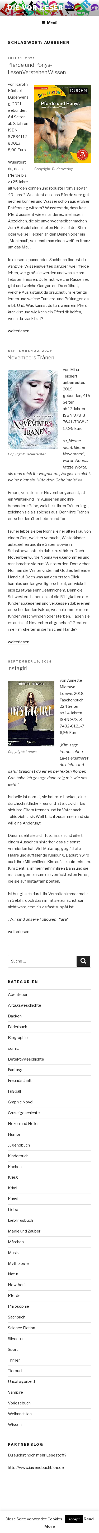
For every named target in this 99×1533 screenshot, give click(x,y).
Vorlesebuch (19, 1403)
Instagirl (17, 668)
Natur (13, 1274)
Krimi (12, 1188)
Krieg (13, 1177)
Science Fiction (21, 1328)
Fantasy (15, 1069)
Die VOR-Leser (35, 8)
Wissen (15, 1424)
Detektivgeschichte (26, 1059)
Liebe (13, 1209)
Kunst (13, 1198)
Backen (15, 1016)
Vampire (15, 1392)
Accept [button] (74, 1519)
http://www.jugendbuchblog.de (36, 1467)
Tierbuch (15, 1370)
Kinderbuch (18, 1156)
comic (13, 1048)
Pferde (14, 1295)
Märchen (16, 1242)
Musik (13, 1252)
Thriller (14, 1360)
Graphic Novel (20, 1102)
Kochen (15, 1166)
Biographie (18, 1037)
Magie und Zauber (24, 1231)
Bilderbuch (17, 1027)
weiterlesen (18, 331)
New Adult (17, 1284)
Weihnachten (20, 1414)
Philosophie (18, 1306)
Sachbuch (16, 1317)
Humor (14, 1134)
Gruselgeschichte (24, 1113)
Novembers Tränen (30, 357)
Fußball (14, 1091)
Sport (13, 1349)
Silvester (16, 1338)
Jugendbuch (19, 1145)
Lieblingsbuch (20, 1220)
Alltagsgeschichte (24, 1005)
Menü (52, 23)
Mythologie (18, 1263)
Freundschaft (20, 1080)
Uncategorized (21, 1381)
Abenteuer (17, 994)
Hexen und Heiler (23, 1123)
